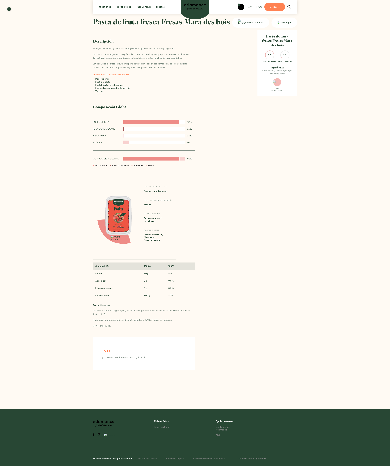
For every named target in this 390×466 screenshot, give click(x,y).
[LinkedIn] (109, 435)
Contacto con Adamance (223, 428)
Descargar (286, 22)
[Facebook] (93, 434)
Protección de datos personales (209, 458)
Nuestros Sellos (162, 427)
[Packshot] (118, 215)
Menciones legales (175, 458)
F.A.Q (259, 6)
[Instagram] (99, 434)
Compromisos (123, 7)
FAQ (218, 435)
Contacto (275, 7)
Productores (143, 7)
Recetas (160, 7)
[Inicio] (195, 6)
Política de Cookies (147, 458)
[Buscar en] (289, 7)
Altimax (262, 458)
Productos (105, 7)
